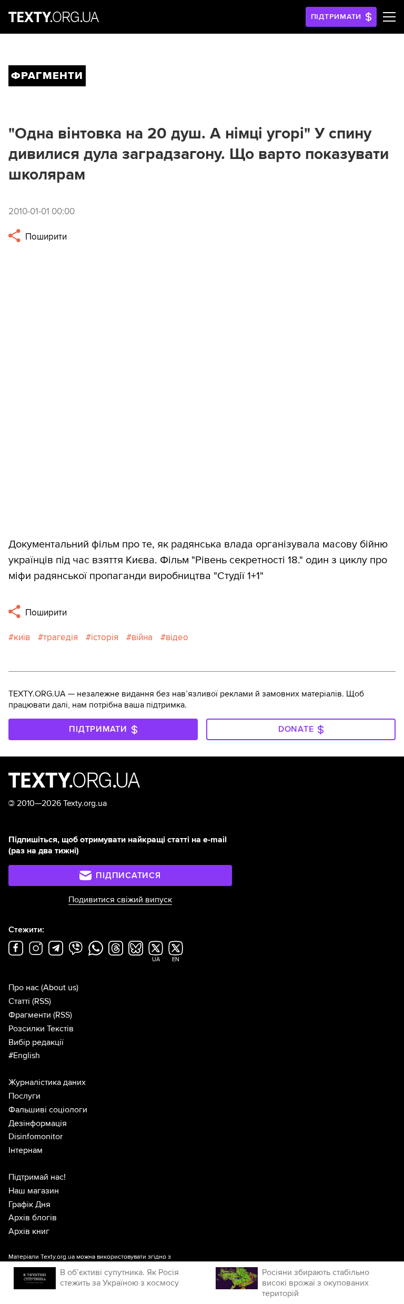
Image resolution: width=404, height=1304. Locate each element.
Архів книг (28, 1231)
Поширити (45, 236)
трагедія (60, 637)
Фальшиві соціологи (47, 1109)
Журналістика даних (47, 1082)
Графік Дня (29, 1204)
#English (24, 1055)
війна (142, 637)
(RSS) (41, 1001)
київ (22, 637)
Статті (19, 1001)
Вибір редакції (36, 1042)
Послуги (24, 1096)
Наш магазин (33, 1191)
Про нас (23, 987)
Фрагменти (29, 1015)
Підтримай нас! (37, 1177)
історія (104, 637)
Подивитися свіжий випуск (120, 899)
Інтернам (25, 1150)
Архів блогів (32, 1217)
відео (177, 637)
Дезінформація (37, 1123)
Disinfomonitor (35, 1136)
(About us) (59, 987)
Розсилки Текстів (41, 1028)
